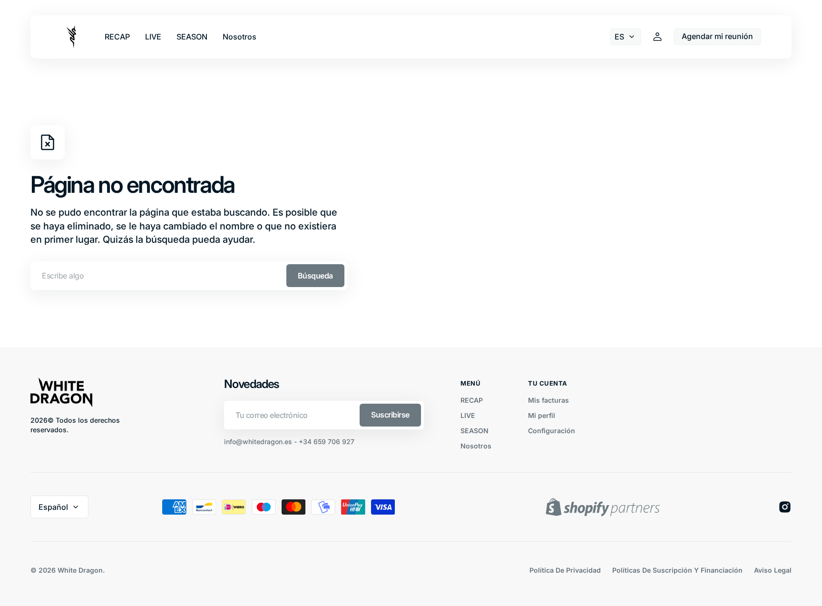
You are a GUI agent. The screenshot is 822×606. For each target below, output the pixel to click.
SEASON (474, 431)
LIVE (467, 415)
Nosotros (475, 446)
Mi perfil (541, 415)
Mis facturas (548, 400)
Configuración (551, 431)
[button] (657, 36)
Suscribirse (390, 414)
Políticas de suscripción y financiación (677, 570)
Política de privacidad (565, 570)
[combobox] (188, 275)
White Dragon (80, 570)
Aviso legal (773, 570)
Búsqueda (315, 275)
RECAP (471, 400)
